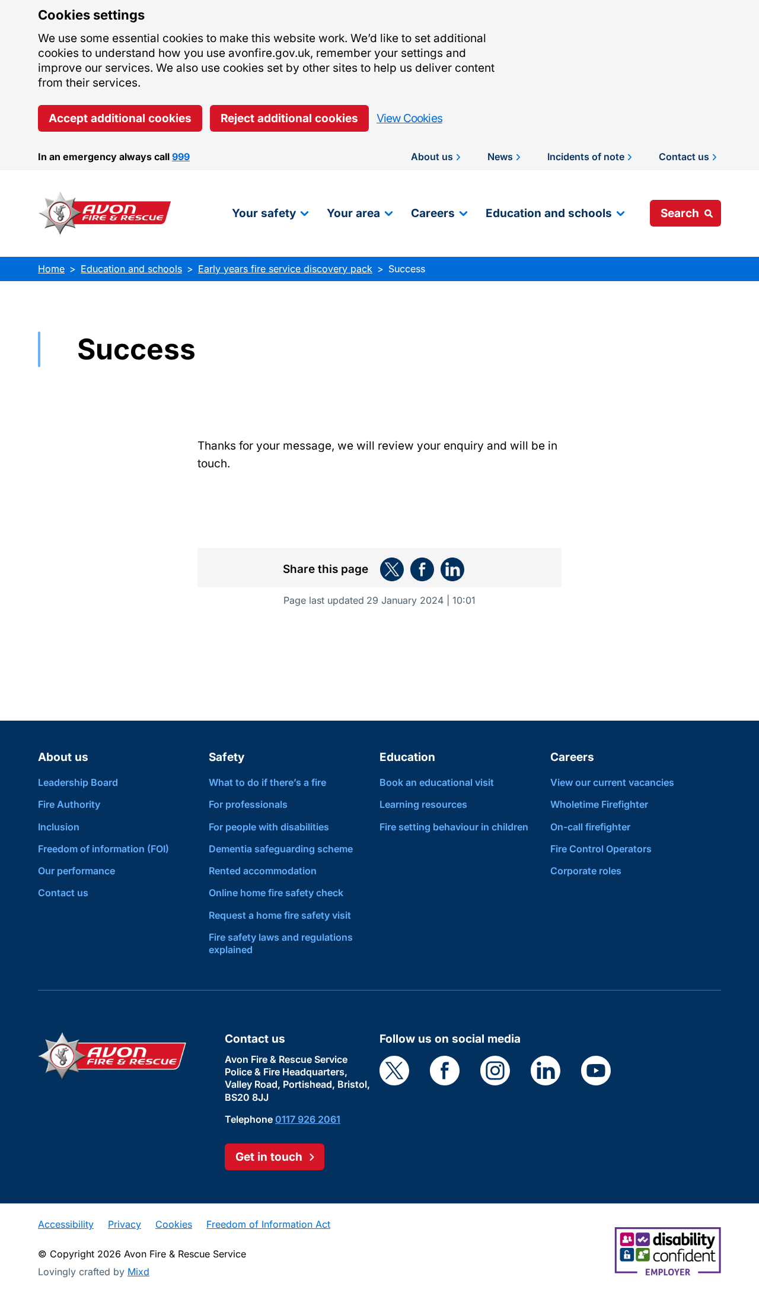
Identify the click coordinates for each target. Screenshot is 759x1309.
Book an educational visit (437, 782)
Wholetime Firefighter (599, 804)
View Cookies (409, 118)
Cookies (173, 1224)
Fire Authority (69, 804)
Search (680, 213)
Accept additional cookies (120, 118)
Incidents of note (585, 157)
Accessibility (66, 1224)
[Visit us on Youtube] (596, 1070)
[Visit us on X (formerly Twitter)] (394, 1070)
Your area (353, 213)
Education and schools (549, 213)
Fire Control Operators (601, 849)
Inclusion (58, 827)
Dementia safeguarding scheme (281, 849)
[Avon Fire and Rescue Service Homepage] (105, 213)
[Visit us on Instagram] (495, 1070)
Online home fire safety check (276, 893)
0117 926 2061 (307, 1119)
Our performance (76, 871)
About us (432, 157)
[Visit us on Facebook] (445, 1070)
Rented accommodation (263, 871)
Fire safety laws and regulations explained (281, 943)
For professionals (248, 804)
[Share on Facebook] (422, 569)
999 (181, 157)
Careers (433, 213)
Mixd (138, 1272)
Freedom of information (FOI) (103, 849)
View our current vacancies (612, 782)
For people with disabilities (269, 827)
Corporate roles (585, 871)
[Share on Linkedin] (452, 569)
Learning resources (423, 804)
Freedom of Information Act (268, 1224)
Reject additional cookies (289, 118)
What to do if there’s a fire (267, 782)
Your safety (264, 213)
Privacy (124, 1224)
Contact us (684, 157)
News (500, 157)
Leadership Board (78, 782)
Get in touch (268, 1157)
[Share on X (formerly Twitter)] (392, 569)
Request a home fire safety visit (280, 915)
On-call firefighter (590, 827)
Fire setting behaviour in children (454, 827)
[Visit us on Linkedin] (545, 1070)
